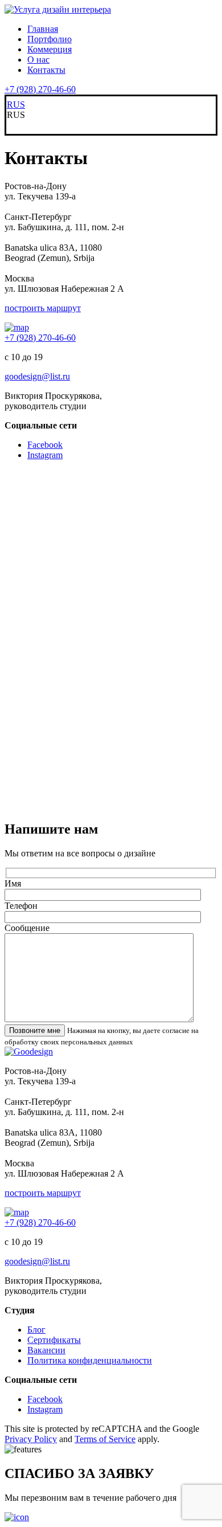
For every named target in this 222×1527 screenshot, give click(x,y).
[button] (111, 115)
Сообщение (27, 928)
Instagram (45, 455)
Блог (36, 1329)
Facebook (45, 445)
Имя (13, 883)
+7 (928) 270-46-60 (40, 89)
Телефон (21, 906)
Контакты (46, 70)
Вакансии (46, 1350)
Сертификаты (54, 1340)
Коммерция (49, 49)
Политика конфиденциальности (89, 1360)
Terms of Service (105, 1439)
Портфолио (49, 39)
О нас (38, 59)
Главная (42, 29)
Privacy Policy (31, 1439)
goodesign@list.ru (37, 376)
